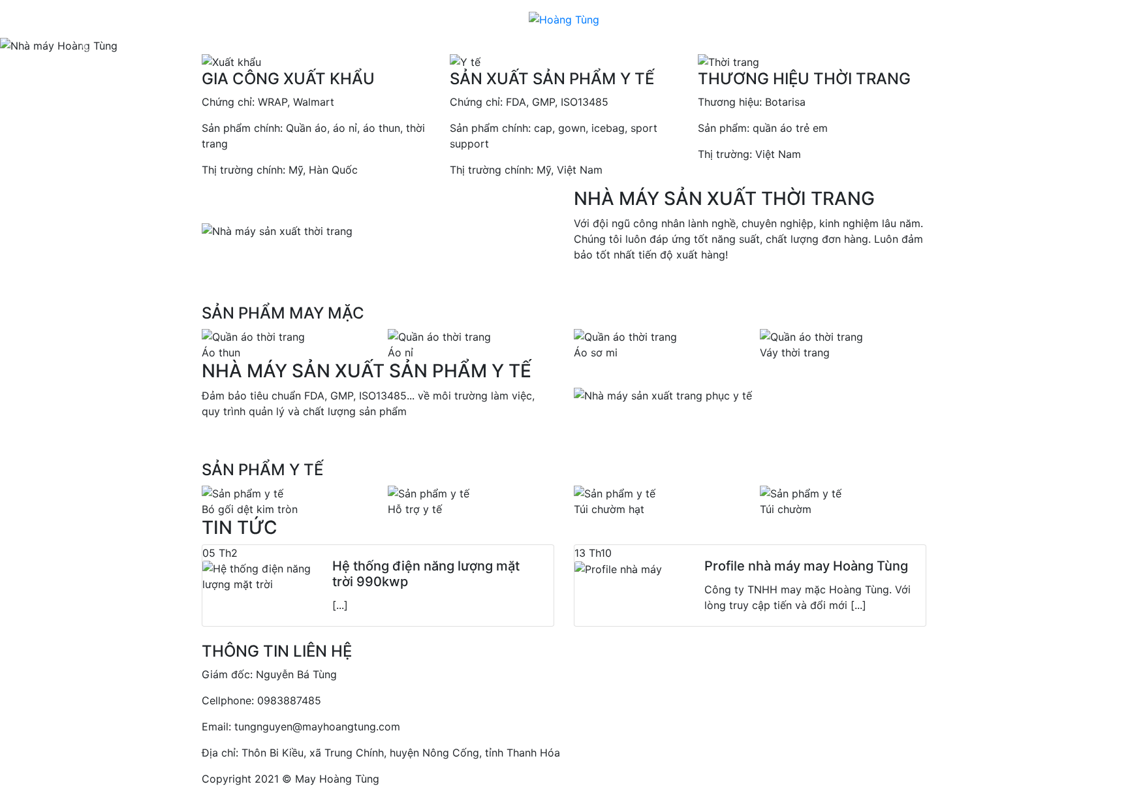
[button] (84, 46)
